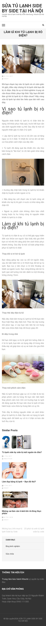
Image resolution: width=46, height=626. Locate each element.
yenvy (6, 79)
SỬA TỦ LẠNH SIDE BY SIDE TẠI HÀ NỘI (22, 8)
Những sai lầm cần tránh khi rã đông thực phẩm (21, 512)
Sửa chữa (10, 554)
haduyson (7, 459)
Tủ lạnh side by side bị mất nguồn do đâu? (22, 452)
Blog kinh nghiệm (13, 546)
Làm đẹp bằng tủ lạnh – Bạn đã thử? (19, 482)
